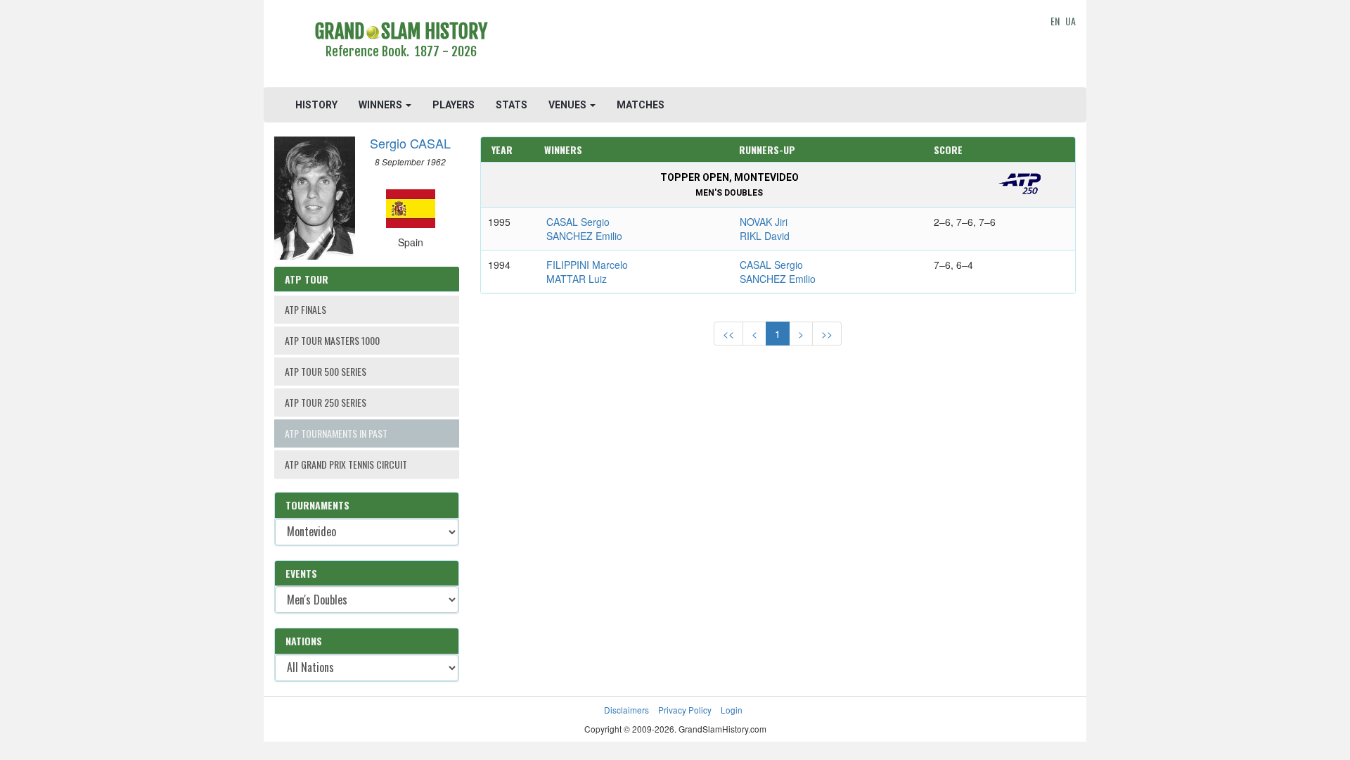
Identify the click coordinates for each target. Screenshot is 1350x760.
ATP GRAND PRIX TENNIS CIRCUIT (346, 464)
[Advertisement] (778, 45)
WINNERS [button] (381, 104)
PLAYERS (453, 104)
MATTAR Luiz (576, 279)
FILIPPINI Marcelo (587, 265)
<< (728, 334)
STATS (511, 104)
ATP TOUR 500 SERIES (325, 371)
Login (731, 710)
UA (1070, 20)
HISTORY (316, 104)
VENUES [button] (568, 104)
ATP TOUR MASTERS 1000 (332, 340)
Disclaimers (626, 710)
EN (1055, 20)
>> (826, 334)
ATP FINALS (305, 309)
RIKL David (765, 236)
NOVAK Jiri (764, 222)
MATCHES (640, 104)
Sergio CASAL (410, 143)
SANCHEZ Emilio (584, 236)
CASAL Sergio (578, 222)
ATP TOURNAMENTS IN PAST (336, 433)
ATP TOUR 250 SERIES (325, 402)
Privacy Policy (685, 710)
